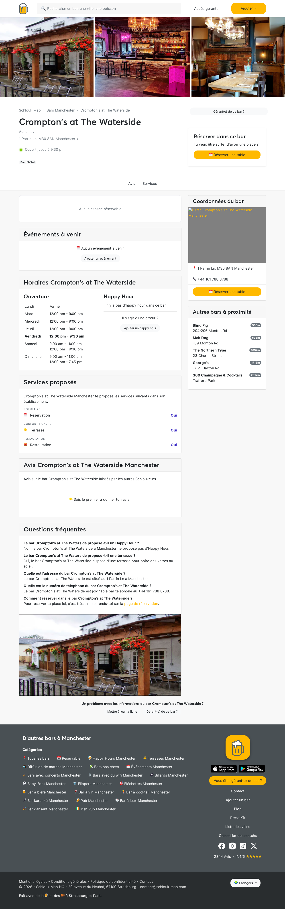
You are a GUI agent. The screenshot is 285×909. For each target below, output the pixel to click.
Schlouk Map (30, 110)
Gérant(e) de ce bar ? (228, 111)
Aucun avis (28, 131)
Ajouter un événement (100, 258)
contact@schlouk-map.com (163, 887)
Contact (237, 791)
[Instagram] (232, 846)
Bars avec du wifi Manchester (117, 775)
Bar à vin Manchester (95, 792)
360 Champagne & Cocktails (217, 375)
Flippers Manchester (94, 783)
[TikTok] (243, 846)
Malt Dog (200, 338)
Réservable (70, 758)
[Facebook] (222, 846)
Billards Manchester (171, 775)
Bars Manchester (61, 110)
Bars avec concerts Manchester (53, 775)
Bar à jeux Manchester (138, 800)
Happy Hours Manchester (114, 758)
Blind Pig (200, 325)
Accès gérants (206, 8)
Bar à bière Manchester (46, 792)
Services (149, 183)
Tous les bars (38, 758)
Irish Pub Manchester (97, 809)
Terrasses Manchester (166, 758)
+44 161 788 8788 (212, 279)
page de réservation (141, 603)
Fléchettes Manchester (142, 783)
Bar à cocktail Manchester (147, 792)
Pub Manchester (93, 800)
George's (201, 363)
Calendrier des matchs (238, 835)
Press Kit (237, 817)
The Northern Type (209, 350)
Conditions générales (69, 881)
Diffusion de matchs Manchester (54, 767)
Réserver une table (229, 155)
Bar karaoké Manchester (47, 800)
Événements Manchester (151, 767)
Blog (238, 809)
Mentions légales (33, 881)
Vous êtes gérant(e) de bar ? (238, 780)
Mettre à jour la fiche (122, 711)
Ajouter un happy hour (140, 328)
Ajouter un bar (238, 800)
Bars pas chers (106, 767)
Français (246, 883)
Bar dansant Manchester (47, 809)
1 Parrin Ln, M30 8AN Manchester (225, 268)
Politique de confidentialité (113, 881)
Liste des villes (237, 826)
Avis (131, 183)
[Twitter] (254, 846)
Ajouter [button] (247, 8)
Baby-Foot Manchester (46, 783)
